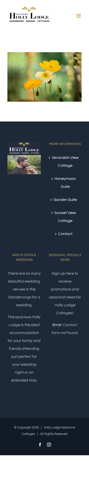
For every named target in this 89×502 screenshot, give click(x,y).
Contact (65, 234)
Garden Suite (65, 200)
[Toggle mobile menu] (79, 15)
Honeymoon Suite (65, 183)
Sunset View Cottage (65, 217)
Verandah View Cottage (65, 161)
